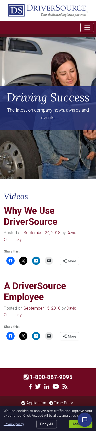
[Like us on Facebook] (30, 386)
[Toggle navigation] (87, 27)
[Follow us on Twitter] (38, 386)
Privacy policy (14, 424)
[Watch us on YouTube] (55, 386)
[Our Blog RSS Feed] (65, 386)
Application (35, 403)
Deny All (46, 424)
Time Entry (63, 403)
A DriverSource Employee (35, 291)
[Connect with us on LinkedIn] (46, 386)
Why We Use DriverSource (30, 216)
